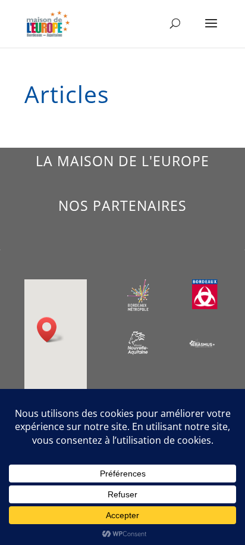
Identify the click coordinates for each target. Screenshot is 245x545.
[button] (50, 329)
